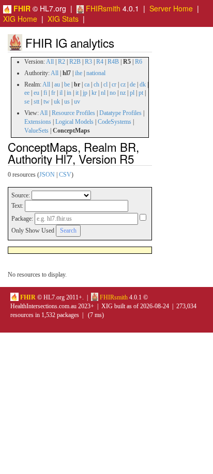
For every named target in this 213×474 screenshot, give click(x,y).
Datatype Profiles (120, 113)
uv (77, 101)
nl (103, 92)
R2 (61, 61)
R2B (75, 61)
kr (94, 92)
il (61, 92)
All (50, 61)
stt (36, 101)
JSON (47, 174)
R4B (113, 61)
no (113, 92)
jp (85, 92)
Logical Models (74, 121)
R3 (88, 61)
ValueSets (36, 130)
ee (26, 92)
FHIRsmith (102, 8)
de (132, 84)
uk (57, 101)
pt (141, 92)
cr (114, 84)
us (67, 101)
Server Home (171, 8)
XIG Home (20, 18)
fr (53, 92)
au (57, 84)
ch (96, 84)
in (69, 92)
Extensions (37, 121)
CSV (65, 174)
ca (86, 84)
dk (143, 84)
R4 (99, 61)
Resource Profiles (73, 113)
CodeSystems (114, 121)
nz (123, 92)
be (67, 84)
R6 (138, 61)
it (77, 92)
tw (46, 101)
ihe (78, 73)
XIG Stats (63, 18)
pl (132, 92)
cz (123, 84)
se (26, 101)
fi (45, 92)
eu (36, 92)
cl (105, 84)
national (95, 73)
